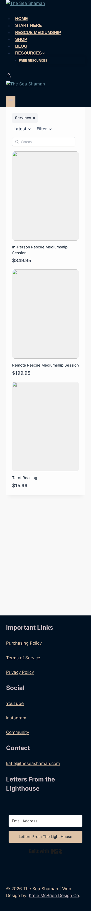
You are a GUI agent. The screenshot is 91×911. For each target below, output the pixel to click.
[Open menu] (10, 101)
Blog (21, 46)
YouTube (15, 703)
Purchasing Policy (24, 643)
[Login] (45, 75)
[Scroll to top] (78, 893)
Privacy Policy (20, 672)
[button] (22, 129)
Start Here (28, 25)
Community (17, 732)
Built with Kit (45, 851)
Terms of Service (23, 657)
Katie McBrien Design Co (54, 895)
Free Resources (33, 60)
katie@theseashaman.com (33, 763)
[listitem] (25, 118)
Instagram (16, 717)
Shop (21, 39)
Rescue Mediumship (38, 32)
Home (21, 18)
